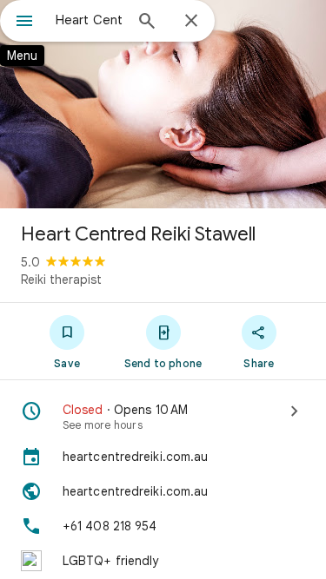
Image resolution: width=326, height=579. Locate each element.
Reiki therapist (61, 279)
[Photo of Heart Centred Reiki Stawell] (163, 104)
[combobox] (89, 20)
